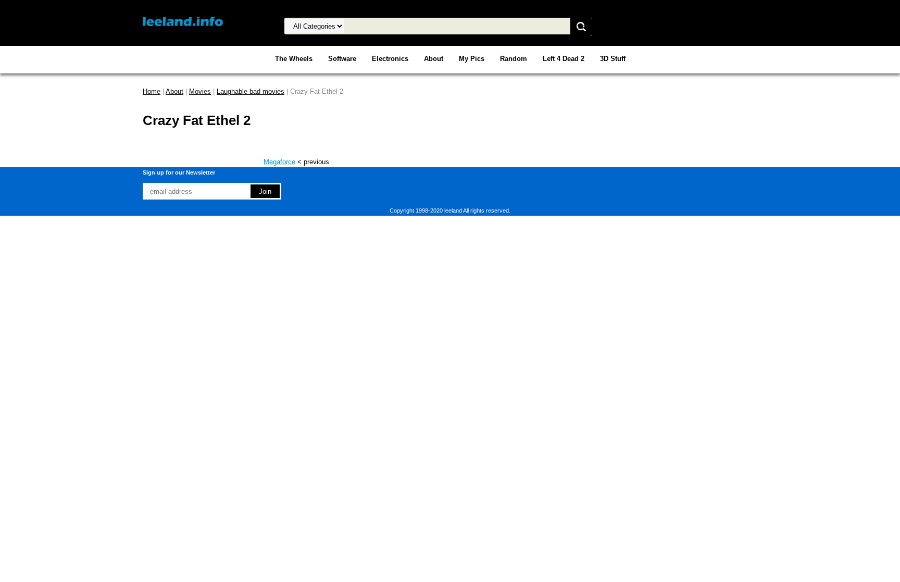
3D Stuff (613, 59)
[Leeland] (183, 21)
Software (342, 59)
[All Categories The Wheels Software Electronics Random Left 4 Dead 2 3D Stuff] (408, 26)
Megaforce (279, 162)
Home (151, 91)
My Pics (471, 59)
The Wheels (293, 59)
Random (513, 59)
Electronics (390, 59)
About (433, 59)
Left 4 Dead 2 (563, 59)
